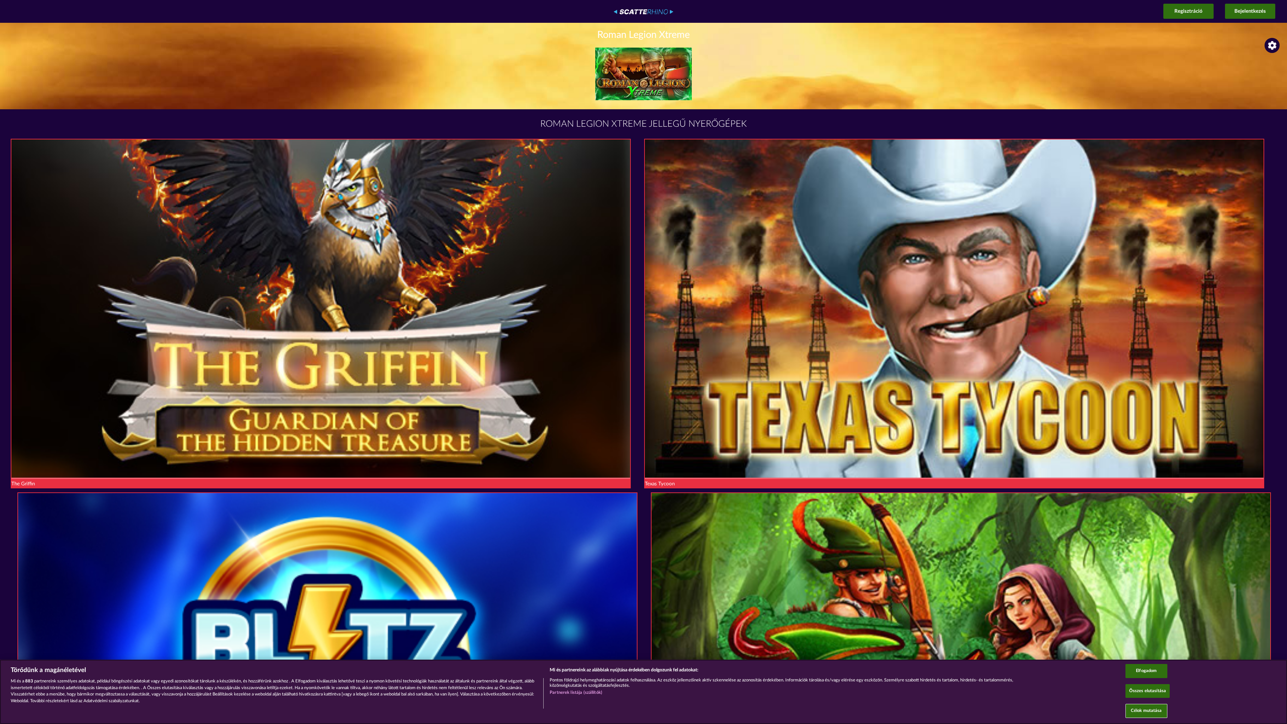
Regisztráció (1188, 11)
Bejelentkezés (1250, 11)
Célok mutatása (1146, 711)
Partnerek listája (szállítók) (576, 692)
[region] (643, 692)
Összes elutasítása (1147, 691)
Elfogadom (1146, 671)
